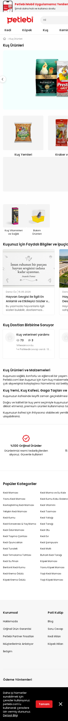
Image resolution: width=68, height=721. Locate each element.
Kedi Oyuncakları (12, 542)
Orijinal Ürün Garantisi (17, 629)
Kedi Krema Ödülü (13, 573)
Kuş (45, 30)
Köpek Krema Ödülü (14, 579)
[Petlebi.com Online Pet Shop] (20, 20)
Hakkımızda (10, 621)
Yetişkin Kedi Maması (15, 511)
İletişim (7, 651)
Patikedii (25, 349)
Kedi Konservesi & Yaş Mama (19, 523)
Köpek (27, 30)
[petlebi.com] (4, 38)
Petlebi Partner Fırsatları (18, 636)
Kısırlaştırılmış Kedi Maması (18, 505)
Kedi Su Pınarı (10, 561)
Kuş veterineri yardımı (32, 334)
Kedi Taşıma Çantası (15, 536)
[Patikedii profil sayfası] (10, 337)
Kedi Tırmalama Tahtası (17, 555)
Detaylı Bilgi (10, 715)
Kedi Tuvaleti (10, 548)
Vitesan (21, 345)
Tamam (44, 704)
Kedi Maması (10, 492)
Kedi (8, 30)
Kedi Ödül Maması (13, 530)
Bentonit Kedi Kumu (14, 567)
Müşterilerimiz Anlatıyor (18, 644)
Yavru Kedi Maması (14, 498)
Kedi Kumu (9, 517)
